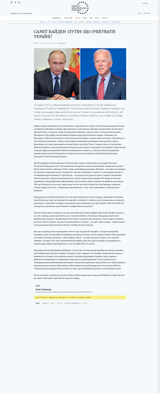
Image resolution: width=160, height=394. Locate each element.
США (75, 22)
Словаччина (115, 22)
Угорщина (105, 22)
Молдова (96, 22)
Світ (91, 18)
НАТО (97, 18)
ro (149, 13)
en (139, 13)
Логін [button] (146, 3)
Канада (81, 22)
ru (145, 13)
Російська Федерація (64, 22)
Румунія (88, 22)
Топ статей (68, 18)
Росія (85, 18)
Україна (77, 18)
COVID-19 (105, 18)
